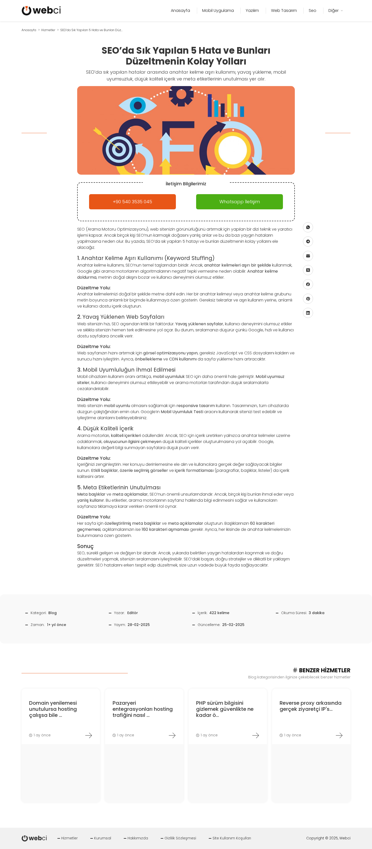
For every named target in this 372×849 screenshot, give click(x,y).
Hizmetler (69, 838)
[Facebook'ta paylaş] (308, 284)
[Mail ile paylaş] (308, 256)
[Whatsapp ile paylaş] (308, 227)
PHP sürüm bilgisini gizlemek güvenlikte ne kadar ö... (225, 709)
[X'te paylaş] (308, 270)
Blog (52, 612)
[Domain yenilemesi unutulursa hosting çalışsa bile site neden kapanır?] (88, 735)
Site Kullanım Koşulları (232, 838)
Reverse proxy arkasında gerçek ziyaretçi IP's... (311, 706)
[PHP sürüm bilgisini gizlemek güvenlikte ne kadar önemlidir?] (255, 735)
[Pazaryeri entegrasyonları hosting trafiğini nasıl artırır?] (172, 735)
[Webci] (41, 10)
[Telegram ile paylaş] (308, 241)
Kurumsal (102, 838)
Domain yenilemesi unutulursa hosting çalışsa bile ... (53, 709)
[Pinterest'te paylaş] (308, 298)
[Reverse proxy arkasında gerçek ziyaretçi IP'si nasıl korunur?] (339, 735)
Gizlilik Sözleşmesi (180, 838)
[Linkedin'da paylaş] (308, 313)
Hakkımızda (138, 838)
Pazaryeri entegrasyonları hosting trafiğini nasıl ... (143, 709)
